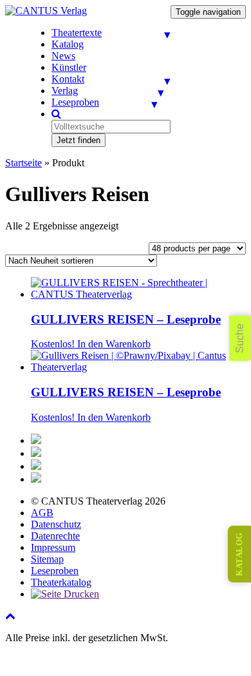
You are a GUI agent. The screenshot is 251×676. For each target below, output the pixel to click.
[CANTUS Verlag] (46, 10)
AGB (42, 512)
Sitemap (47, 559)
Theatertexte (76, 32)
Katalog (67, 44)
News (63, 55)
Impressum (53, 547)
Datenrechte (55, 535)
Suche (239, 338)
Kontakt (67, 78)
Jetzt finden (78, 140)
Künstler (68, 67)
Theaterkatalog (61, 582)
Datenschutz (56, 524)
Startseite (23, 162)
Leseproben (75, 102)
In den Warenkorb (114, 343)
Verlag (64, 90)
